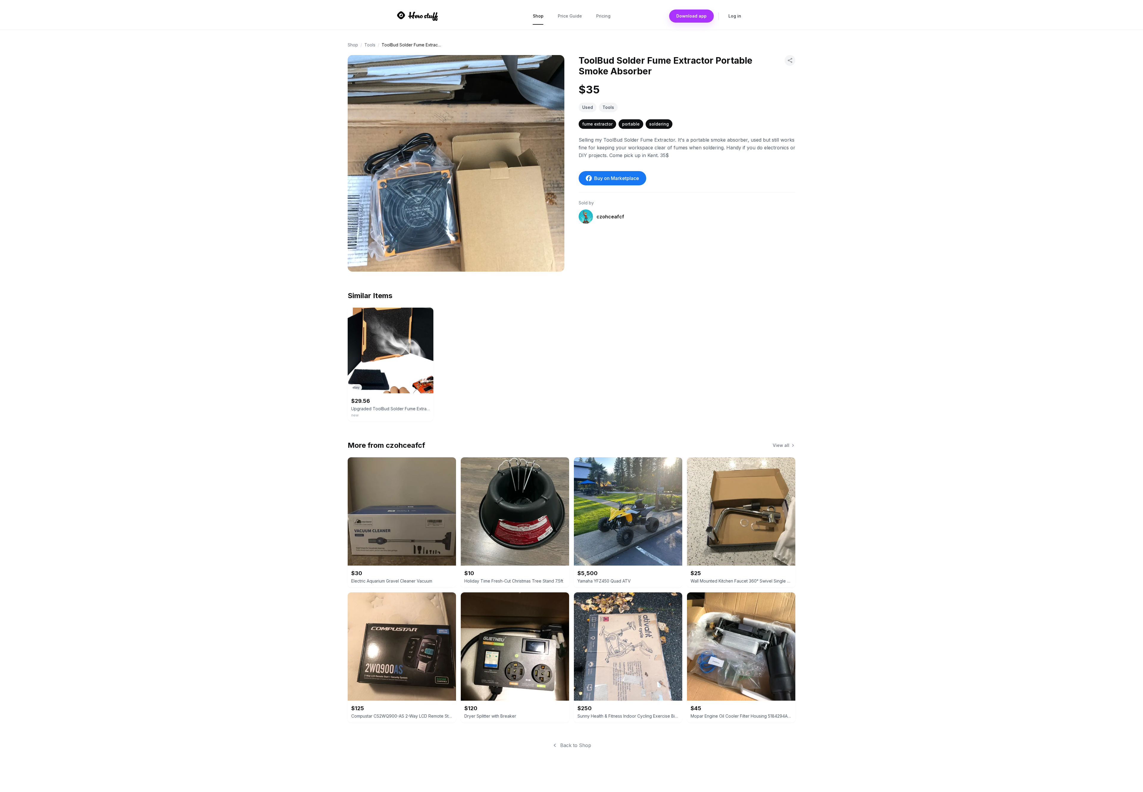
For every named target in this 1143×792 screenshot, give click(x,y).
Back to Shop (575, 745)
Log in (734, 15)
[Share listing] (790, 60)
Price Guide (570, 15)
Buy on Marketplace (616, 178)
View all (781, 445)
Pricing (603, 15)
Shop (538, 15)
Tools (369, 44)
